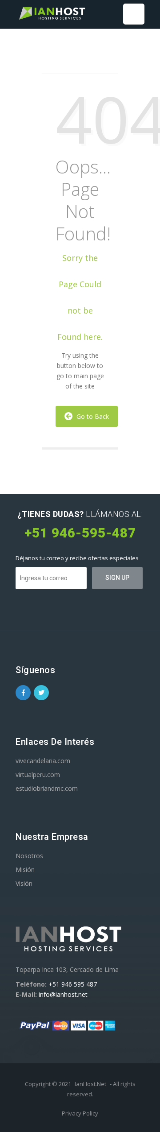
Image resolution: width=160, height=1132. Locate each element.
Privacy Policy (80, 1113)
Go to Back (91, 416)
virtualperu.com (38, 774)
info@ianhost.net (63, 994)
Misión (25, 869)
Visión (24, 883)
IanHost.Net (90, 1084)
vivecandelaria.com (43, 760)
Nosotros (29, 855)
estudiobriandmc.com (47, 788)
